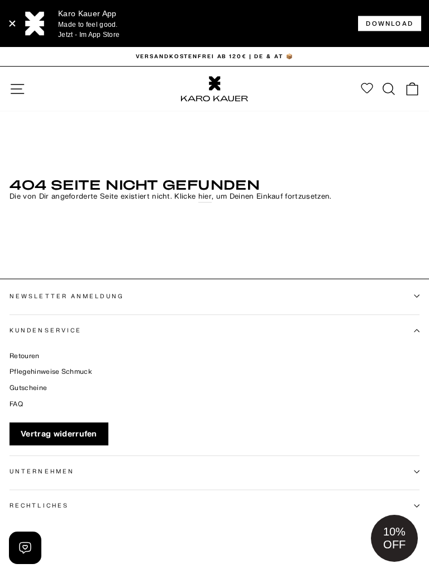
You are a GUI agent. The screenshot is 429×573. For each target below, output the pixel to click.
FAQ (16, 404)
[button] (394, 538)
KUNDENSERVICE (45, 330)
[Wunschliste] (367, 89)
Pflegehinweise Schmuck (50, 372)
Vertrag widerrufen (59, 434)
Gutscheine (28, 388)
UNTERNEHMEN (41, 471)
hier (205, 196)
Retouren (24, 356)
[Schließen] (12, 23)
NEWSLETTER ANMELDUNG (66, 296)
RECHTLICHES (39, 505)
